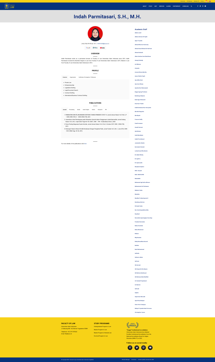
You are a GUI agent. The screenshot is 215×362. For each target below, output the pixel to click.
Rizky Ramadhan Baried (141, 241)
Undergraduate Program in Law (102, 326)
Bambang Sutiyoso (140, 95)
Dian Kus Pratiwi (139, 103)
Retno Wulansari (139, 229)
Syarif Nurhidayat (139, 300)
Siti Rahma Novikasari (141, 273)
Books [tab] (78, 109)
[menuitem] (183, 1)
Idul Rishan (138, 131)
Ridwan (137, 233)
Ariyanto (137, 68)
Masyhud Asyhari (139, 166)
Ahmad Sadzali (139, 52)
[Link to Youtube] (205, 6)
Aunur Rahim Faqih (140, 76)
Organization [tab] (73, 77)
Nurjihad (137, 214)
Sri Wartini (137, 284)
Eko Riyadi (137, 115)
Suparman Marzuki (140, 296)
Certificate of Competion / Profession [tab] (87, 77)
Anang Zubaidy (139, 60)
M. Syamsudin (138, 162)
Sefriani (137, 261)
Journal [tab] (64, 109)
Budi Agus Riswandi (140, 99)
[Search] (191, 6)
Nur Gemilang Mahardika (142, 210)
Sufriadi (137, 288)
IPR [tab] (106, 109)
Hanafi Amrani (139, 127)
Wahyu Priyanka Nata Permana (143, 308)
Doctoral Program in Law (101, 336)
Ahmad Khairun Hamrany (141, 44)
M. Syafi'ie (137, 158)
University (182, 1)
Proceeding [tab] (71, 109)
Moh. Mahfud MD (139, 174)
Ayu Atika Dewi (139, 80)
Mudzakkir (138, 178)
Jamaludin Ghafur (140, 143)
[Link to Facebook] (198, 6)
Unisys (202, 1)
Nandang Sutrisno (140, 202)
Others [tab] (93, 109)
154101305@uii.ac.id (102, 43)
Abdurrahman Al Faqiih (141, 36)
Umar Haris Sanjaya (140, 304)
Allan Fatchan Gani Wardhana (143, 56)
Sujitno (137, 292)
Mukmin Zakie (139, 190)
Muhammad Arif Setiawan (142, 186)
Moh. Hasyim (138, 170)
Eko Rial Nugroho (139, 111)
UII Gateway (189, 1)
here (85, 143)
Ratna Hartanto (139, 225)
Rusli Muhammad (139, 249)
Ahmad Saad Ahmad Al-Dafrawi (143, 48)
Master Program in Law (100, 329)
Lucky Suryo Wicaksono (141, 151)
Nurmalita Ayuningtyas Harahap (143, 218)
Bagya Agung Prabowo (141, 92)
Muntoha (137, 194)
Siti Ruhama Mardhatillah (141, 277)
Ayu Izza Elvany (139, 84)
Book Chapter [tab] (86, 109)
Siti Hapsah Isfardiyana (141, 269)
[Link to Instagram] (203, 6)
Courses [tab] (65, 77)
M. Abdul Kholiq (139, 154)
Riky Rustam (138, 237)
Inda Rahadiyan (139, 135)
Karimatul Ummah (140, 147)
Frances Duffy (138, 119)
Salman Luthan (139, 257)
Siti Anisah (138, 265)
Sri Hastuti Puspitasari (141, 280)
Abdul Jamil (138, 32)
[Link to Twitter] (200, 6)
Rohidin (137, 245)
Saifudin (137, 253)
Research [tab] (100, 109)
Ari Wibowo (138, 64)
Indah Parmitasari (140, 139)
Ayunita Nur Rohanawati (141, 88)
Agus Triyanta (138, 40)
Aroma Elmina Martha (141, 72)
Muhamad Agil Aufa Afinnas (142, 182)
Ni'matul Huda (139, 206)
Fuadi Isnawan (139, 123)
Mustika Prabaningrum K (141, 198)
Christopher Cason (140, 312)
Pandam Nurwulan (140, 221)
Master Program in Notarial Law (102, 333)
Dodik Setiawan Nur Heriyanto (143, 107)
